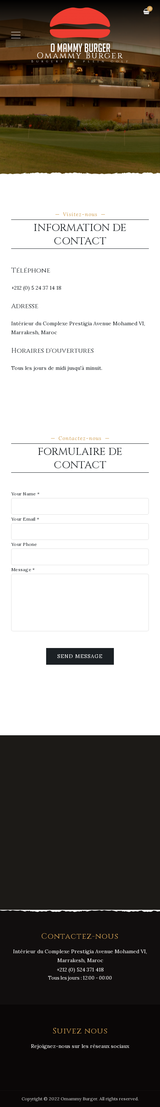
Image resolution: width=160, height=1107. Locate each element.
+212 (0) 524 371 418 (80, 969)
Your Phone (24, 544)
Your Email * (25, 519)
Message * (23, 569)
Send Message (80, 656)
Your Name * (25, 494)
